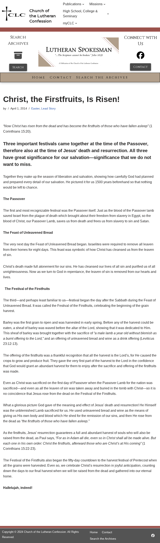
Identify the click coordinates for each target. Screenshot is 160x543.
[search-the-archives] (18, 58)
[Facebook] (140, 57)
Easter (35, 108)
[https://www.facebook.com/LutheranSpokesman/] (153, 535)
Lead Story (48, 108)
